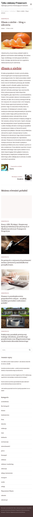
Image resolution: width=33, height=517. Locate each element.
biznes (3, 410)
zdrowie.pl (5, 18)
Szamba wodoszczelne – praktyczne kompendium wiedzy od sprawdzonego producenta (15, 369)
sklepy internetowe (7, 473)
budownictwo (5, 415)
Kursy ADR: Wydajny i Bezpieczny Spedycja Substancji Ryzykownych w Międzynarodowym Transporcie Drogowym (15, 227)
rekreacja (4, 468)
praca (3, 451)
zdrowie (3, 495)
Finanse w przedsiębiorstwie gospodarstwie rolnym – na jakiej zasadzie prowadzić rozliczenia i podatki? (13, 299)
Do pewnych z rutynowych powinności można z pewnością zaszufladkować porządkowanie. (16, 262)
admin (3, 28)
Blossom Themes (5, 512)
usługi (3, 486)
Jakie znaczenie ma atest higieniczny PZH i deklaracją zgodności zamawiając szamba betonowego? (16, 376)
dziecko (3, 424)
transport (4, 477)
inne (2, 433)
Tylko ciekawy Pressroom (14, 3)
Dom (2, 419)
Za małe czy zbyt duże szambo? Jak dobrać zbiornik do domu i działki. (15, 362)
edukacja (4, 428)
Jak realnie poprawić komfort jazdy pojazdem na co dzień (15, 389)
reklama (3, 460)
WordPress (22, 512)
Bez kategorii (5, 406)
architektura (5, 401)
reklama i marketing (7, 464)
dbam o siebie (11, 68)
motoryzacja (4, 442)
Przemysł (4, 455)
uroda (3, 482)
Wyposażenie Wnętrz (7, 491)
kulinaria (4, 437)
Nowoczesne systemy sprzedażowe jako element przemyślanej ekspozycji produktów (15, 382)
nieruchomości (5, 446)
